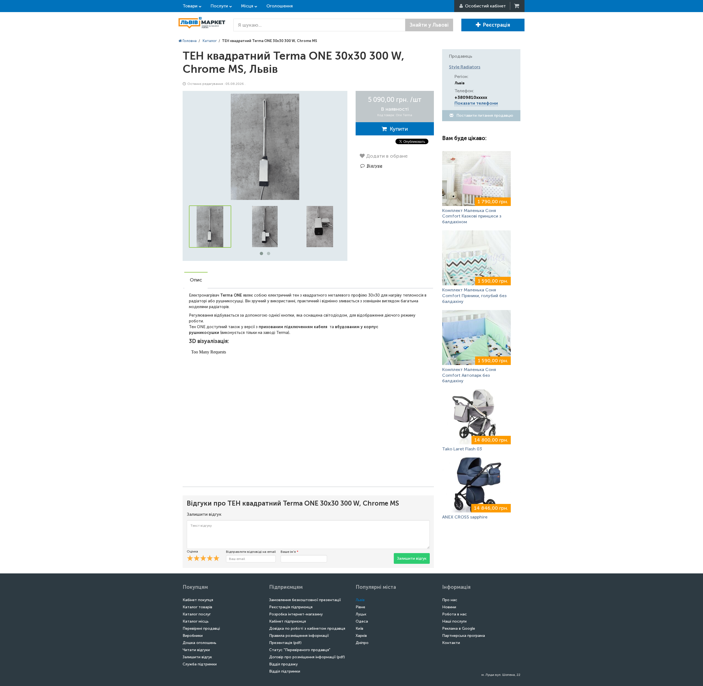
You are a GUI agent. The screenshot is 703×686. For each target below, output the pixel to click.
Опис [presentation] (196, 280)
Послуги (219, 6)
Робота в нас (454, 614)
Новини (449, 607)
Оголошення (279, 6)
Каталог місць (196, 621)
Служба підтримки (200, 664)
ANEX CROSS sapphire (464, 517)
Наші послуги (454, 621)
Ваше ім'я (289, 552)
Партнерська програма (463, 635)
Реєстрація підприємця (291, 607)
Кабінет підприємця (287, 621)
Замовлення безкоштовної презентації (305, 600)
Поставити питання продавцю (484, 115)
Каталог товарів (197, 607)
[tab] (196, 280)
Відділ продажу (283, 664)
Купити (397, 129)
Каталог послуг (197, 614)
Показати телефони (476, 103)
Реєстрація (496, 25)
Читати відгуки (196, 650)
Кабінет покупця (198, 600)
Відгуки (374, 165)
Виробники (193, 635)
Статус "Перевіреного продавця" (299, 650)
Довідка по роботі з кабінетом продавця (307, 628)
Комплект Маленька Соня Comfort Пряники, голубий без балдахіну (474, 295)
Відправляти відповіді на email (251, 552)
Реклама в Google (458, 628)
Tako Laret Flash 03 (462, 448)
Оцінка (192, 551)
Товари (190, 6)
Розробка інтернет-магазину (296, 614)
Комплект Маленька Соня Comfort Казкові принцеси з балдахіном (471, 216)
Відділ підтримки (284, 671)
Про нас (449, 600)
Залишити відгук (411, 558)
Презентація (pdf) (285, 642)
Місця (247, 6)
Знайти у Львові (429, 25)
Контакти (451, 642)
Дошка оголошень (199, 642)
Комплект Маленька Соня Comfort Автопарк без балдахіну (469, 375)
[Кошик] (517, 6)
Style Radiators (464, 66)
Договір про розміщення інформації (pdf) (307, 657)
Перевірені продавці (201, 628)
